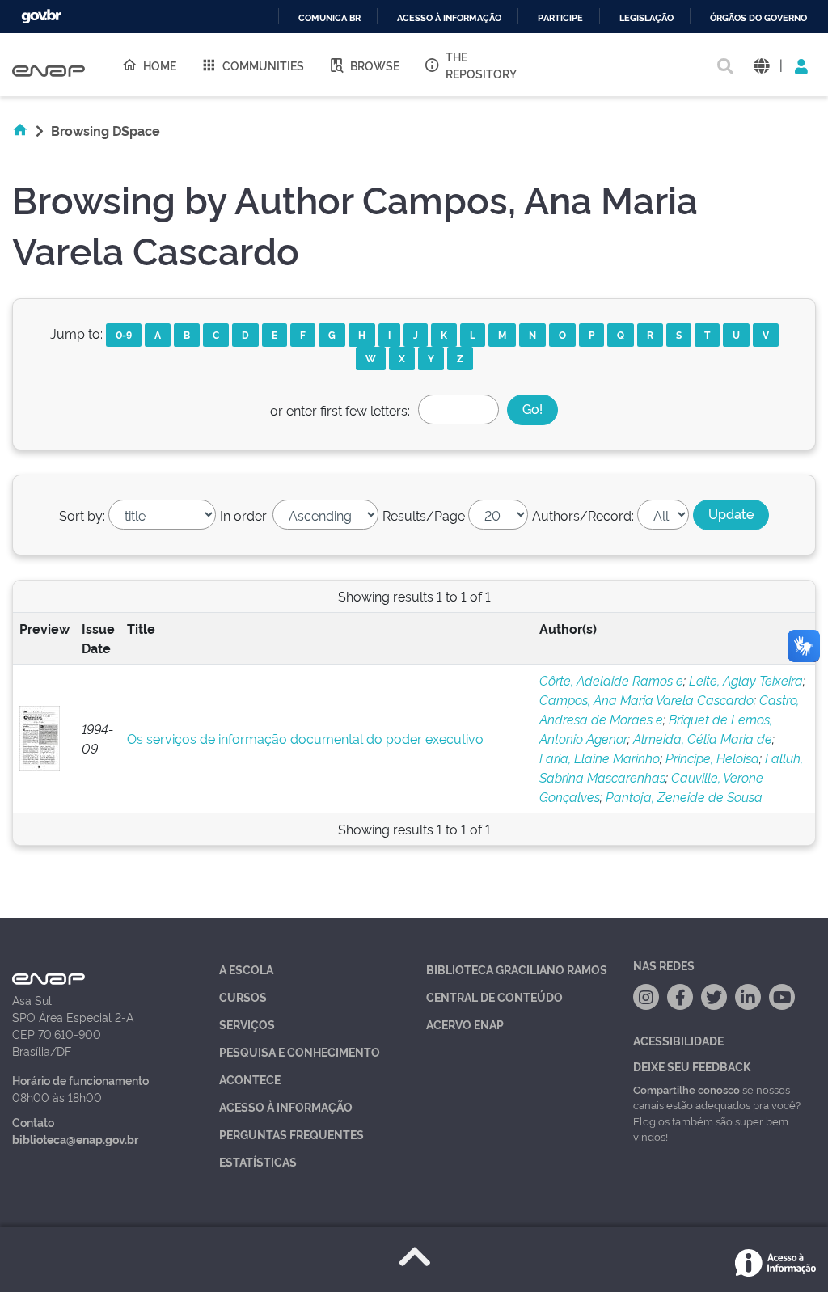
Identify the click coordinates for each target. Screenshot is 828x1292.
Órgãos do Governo (758, 18)
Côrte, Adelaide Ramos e (611, 680)
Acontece (250, 1079)
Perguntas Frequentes (291, 1134)
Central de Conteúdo (494, 996)
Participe (560, 18)
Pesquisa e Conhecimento (299, 1051)
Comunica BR (329, 18)
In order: (244, 515)
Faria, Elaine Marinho (599, 757)
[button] (761, 65)
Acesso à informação (449, 18)
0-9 (124, 334)
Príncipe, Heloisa (712, 757)
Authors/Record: (583, 515)
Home (159, 65)
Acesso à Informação (286, 1106)
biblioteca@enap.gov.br (75, 1138)
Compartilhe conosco (686, 1089)
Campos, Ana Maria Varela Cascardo (646, 699)
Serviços (247, 1024)
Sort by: (82, 515)
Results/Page (423, 515)
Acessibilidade (678, 1040)
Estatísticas (258, 1161)
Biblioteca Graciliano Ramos (516, 969)
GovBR (41, 16)
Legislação (646, 18)
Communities (263, 65)
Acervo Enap (465, 1024)
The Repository (481, 65)
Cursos (243, 996)
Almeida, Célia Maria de (702, 738)
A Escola (246, 969)
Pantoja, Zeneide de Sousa (684, 796)
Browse (374, 65)
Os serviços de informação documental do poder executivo (305, 738)
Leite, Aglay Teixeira (746, 680)
